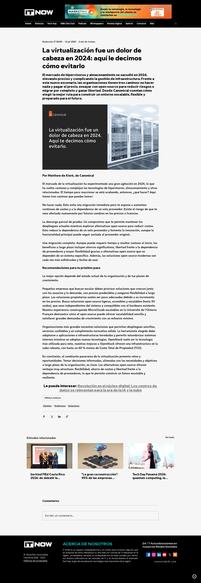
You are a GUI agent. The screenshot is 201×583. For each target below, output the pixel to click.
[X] (170, 555)
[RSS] (175, 555)
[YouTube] (164, 555)
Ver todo (169, 437)
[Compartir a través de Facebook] (43, 416)
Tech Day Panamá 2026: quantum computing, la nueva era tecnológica (149, 476)
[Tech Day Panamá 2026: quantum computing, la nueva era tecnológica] (151, 456)
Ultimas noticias (52, 397)
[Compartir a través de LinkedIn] (59, 416)
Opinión (47, 405)
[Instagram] (154, 555)
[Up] (194, 576)
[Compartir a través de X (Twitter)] (51, 416)
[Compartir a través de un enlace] (66, 416)
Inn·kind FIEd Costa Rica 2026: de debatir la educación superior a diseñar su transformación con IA (49, 476)
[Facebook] (148, 555)
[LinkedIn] (159, 555)
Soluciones (73, 405)
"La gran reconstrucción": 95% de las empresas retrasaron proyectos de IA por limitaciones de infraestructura (99, 476)
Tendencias (59, 405)
